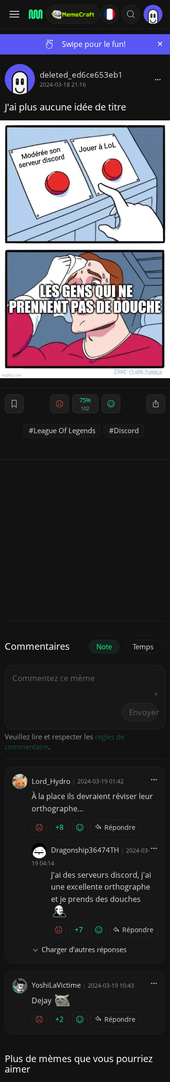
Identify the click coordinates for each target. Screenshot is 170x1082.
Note (104, 646)
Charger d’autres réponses (84, 949)
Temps (143, 646)
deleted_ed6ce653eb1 (81, 74)
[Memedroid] (34, 14)
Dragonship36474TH (85, 850)
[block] (157, 79)
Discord (126, 430)
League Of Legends (64, 430)
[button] (130, 14)
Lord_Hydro (51, 781)
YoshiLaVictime (56, 985)
